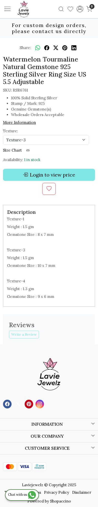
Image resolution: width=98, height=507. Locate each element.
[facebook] (46, 48)
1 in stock (32, 159)
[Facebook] (8, 403)
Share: (25, 47)
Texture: (10, 131)
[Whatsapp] (37, 48)
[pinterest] (64, 48)
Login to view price (52, 175)
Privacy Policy (56, 492)
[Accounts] (80, 9)
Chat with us (18, 494)
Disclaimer (81, 492)
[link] (61, 9)
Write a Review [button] (24, 334)
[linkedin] (73, 48)
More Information (19, 122)
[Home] (31, 16)
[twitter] (55, 48)
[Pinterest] (29, 403)
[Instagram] (40, 403)
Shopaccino (60, 501)
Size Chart (13, 150)
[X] (19, 403)
